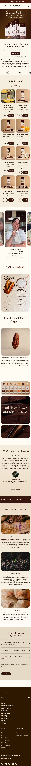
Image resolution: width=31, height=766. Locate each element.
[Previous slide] (1, 1)
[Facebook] (9, 764)
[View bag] (29, 6)
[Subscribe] (29, 697)
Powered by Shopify (6, 758)
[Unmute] (21, 245)
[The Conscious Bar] (15, 6)
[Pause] (24, 245)
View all (15, 85)
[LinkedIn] (13, 764)
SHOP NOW (15, 53)
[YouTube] (16, 764)
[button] (29, 6)
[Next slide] (18, 374)
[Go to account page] (6, 6)
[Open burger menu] (2, 6)
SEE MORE (6, 673)
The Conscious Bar (15, 755)
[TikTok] (6, 764)
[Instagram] (2, 764)
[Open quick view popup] (5, 115)
